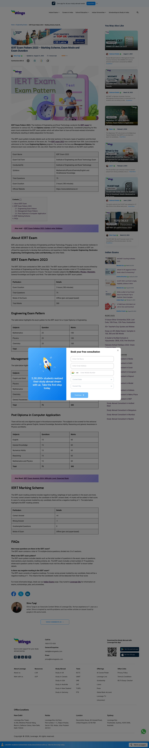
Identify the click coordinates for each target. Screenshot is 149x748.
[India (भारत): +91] (73, 372)
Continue (79, 395)
